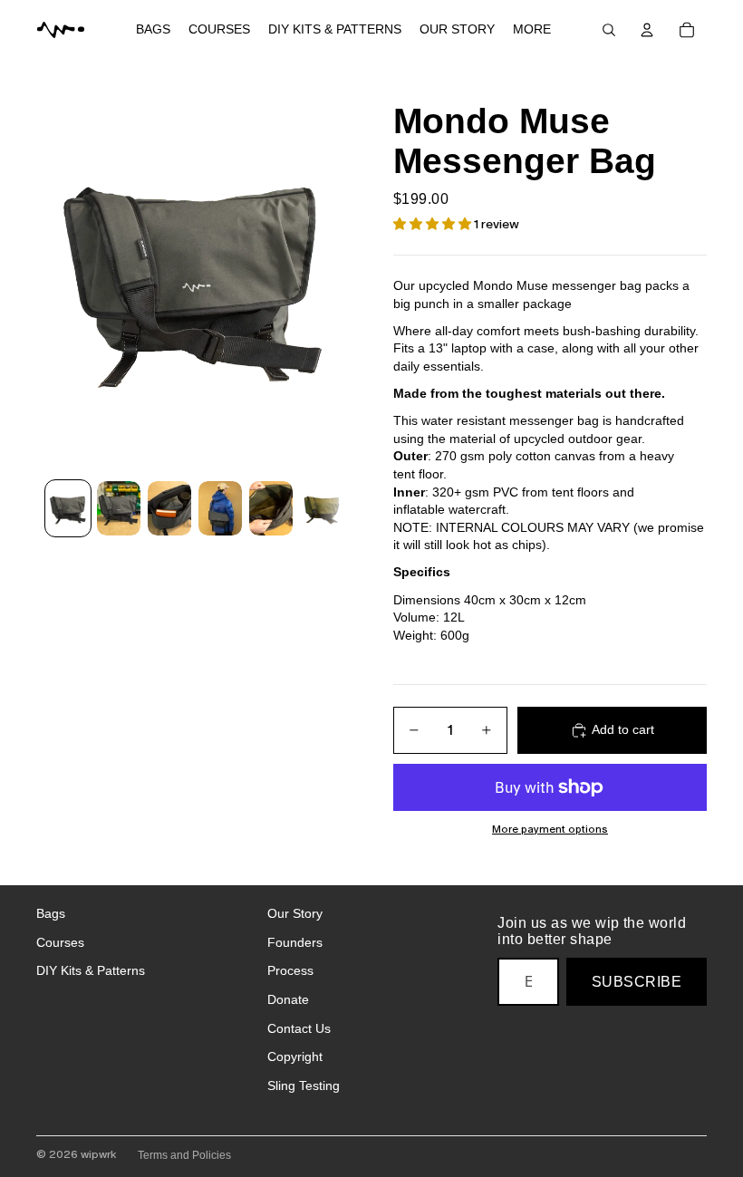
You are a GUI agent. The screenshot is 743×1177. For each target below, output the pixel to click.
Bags (50, 913)
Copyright (295, 1056)
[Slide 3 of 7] (169, 508)
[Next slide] (335, 275)
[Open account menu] (647, 30)
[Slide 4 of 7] (220, 508)
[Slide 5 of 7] (271, 508)
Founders (295, 942)
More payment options (550, 829)
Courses (60, 942)
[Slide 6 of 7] (321, 508)
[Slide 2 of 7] (118, 508)
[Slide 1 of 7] (68, 508)
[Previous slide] (51, 275)
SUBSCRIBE (636, 981)
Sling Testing (303, 1085)
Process (290, 970)
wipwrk (98, 1154)
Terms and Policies (184, 1155)
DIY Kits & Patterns (90, 970)
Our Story (295, 913)
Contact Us (299, 1028)
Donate (288, 999)
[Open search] (609, 30)
